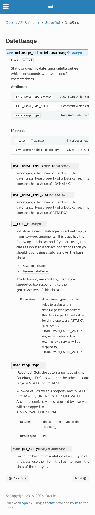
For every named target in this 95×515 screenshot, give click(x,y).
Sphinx (27, 503)
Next (79, 478)
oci (50, 7)
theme (50, 503)
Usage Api (52, 22)
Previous (19, 478)
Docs (10, 22)
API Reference (29, 22)
